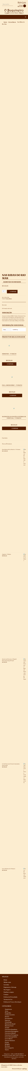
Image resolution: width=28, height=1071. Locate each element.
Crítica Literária (10, 1015)
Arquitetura (8, 1009)
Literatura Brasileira (11, 1029)
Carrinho (6, 985)
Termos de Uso (8, 999)
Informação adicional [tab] (7, 308)
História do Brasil (10, 1024)
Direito (7, 1016)
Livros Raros (12, 22)
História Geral (9, 1026)
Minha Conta (22, 2)
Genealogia (8, 1022)
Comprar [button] (10, 364)
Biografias (8, 1013)
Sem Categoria (9, 1048)
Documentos (8, 1018)
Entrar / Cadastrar (22, 3)
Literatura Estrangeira (11, 1031)
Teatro (7, 1050)
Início (5, 22)
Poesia (7, 1042)
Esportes (7, 1020)
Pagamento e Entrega (10, 987)
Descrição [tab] (4, 305)
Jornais (7, 1027)
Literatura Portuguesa (11, 1035)
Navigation (26, 17)
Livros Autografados (11, 1037)
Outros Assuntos (10, 1040)
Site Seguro (7, 989)
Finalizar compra (9, 992)
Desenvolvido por (17, 1068)
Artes (6, 1011)
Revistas (7, 1046)
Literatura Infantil (10, 1033)
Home (5, 980)
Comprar (13, 291)
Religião (7, 1044)
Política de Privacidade (10, 997)
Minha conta (7, 982)
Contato (6, 994)
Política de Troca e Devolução (12, 1002)
